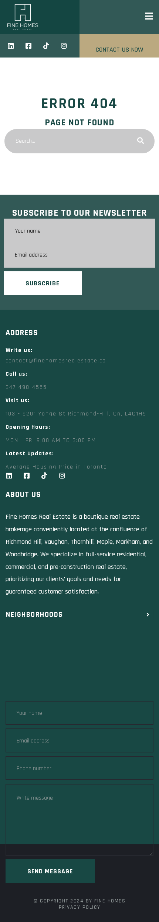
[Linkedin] (10, 45)
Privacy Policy (80, 907)
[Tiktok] (46, 45)
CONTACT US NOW (119, 49)
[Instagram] (64, 45)
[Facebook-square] (28, 45)
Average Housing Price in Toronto (56, 467)
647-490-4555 (26, 387)
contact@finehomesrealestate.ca (56, 361)
